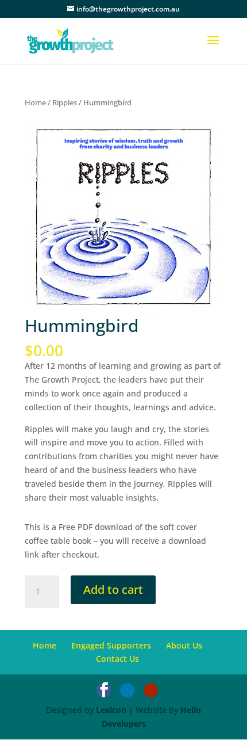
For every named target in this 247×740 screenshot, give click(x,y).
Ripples (64, 102)
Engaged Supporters (111, 645)
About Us (184, 645)
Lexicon (111, 709)
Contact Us (117, 658)
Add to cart (113, 589)
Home (35, 102)
